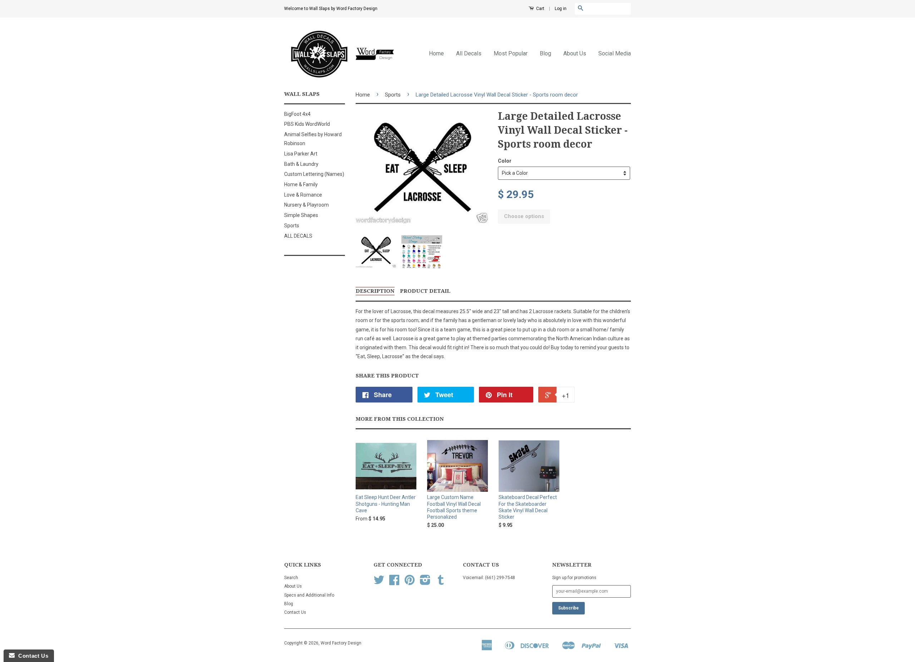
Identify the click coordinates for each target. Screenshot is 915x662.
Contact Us (295, 612)
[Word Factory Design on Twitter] (379, 582)
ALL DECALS (298, 236)
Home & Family (301, 184)
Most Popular (511, 53)
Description (375, 291)
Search (291, 577)
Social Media (614, 53)
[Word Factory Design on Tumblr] (440, 582)
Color (504, 161)
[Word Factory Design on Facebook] (394, 582)
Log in (561, 8)
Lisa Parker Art (300, 154)
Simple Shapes (301, 215)
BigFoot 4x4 (297, 114)
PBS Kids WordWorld (307, 124)
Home (436, 53)
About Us (574, 53)
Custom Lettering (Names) (314, 174)
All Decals (468, 53)
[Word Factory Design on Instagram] (425, 582)
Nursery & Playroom (306, 205)
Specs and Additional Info (309, 595)
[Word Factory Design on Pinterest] (409, 582)
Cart (539, 8)
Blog (545, 53)
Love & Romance (303, 195)
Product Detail (425, 291)
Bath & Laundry (301, 164)
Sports (291, 225)
